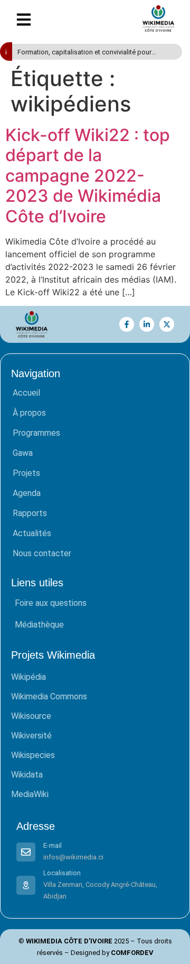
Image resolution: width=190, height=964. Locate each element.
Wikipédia (28, 677)
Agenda (27, 493)
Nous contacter (42, 553)
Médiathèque (39, 625)
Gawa (23, 453)
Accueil (26, 393)
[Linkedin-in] (146, 324)
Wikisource (31, 716)
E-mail (52, 845)
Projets (26, 473)
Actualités (32, 533)
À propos (29, 413)
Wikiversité (31, 736)
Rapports (30, 513)
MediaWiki (30, 794)
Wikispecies (33, 755)
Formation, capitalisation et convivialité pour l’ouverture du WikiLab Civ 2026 (84, 52)
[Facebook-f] (126, 324)
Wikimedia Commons (49, 696)
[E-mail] (25, 852)
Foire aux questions (51, 603)
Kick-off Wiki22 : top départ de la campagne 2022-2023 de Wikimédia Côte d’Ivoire (87, 176)
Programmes (36, 433)
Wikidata (27, 775)
